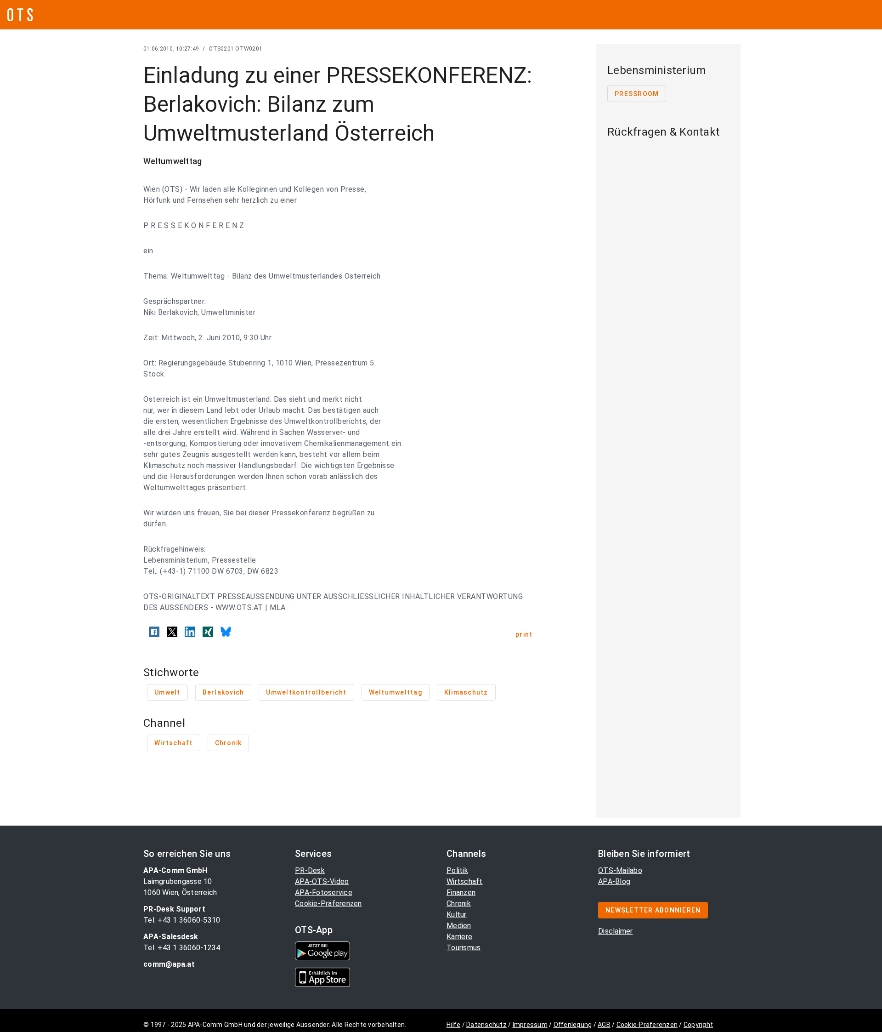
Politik (457, 870)
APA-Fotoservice (323, 892)
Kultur (457, 914)
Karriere (459, 936)
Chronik (459, 903)
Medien (459, 925)
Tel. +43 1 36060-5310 (181, 920)
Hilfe (453, 1024)
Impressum (530, 1024)
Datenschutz (486, 1024)
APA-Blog (614, 881)
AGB (604, 1024)
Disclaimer (615, 931)
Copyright (698, 1024)
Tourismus (464, 947)
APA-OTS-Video (322, 881)
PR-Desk (310, 870)
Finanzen (461, 892)
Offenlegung (573, 1024)
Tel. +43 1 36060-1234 (181, 947)
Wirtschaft (465, 881)
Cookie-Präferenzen (328, 903)
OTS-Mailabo (620, 870)
